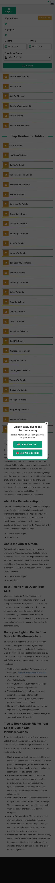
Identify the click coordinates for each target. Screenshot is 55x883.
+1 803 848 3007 (29, 444)
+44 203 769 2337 (29, 453)
